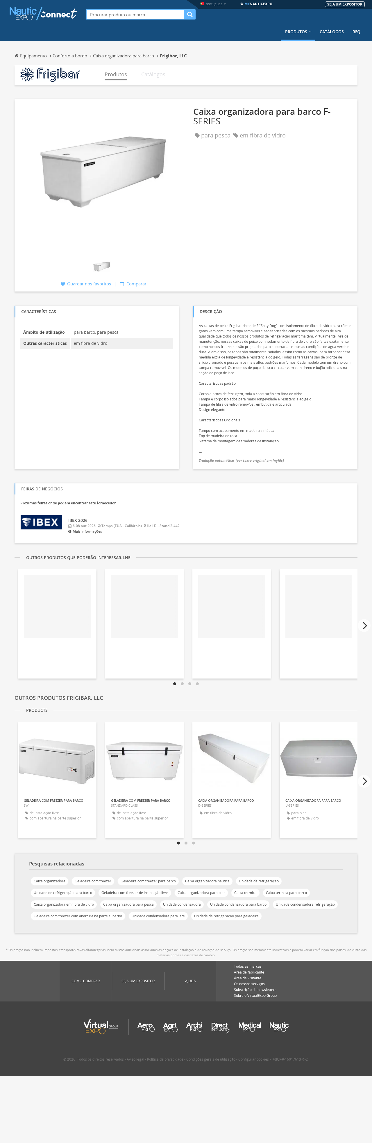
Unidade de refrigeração (259, 881)
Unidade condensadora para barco (238, 904)
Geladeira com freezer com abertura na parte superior (78, 916)
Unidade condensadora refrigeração (305, 904)
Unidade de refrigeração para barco (63, 892)
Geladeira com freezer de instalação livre (134, 892)
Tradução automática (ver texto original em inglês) (241, 460)
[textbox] (135, 14)
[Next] (364, 625)
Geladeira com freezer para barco (148, 881)
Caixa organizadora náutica (207, 881)
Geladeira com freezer (93, 881)
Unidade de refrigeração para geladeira (226, 916)
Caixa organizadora (49, 881)
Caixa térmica (245, 892)
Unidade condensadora (182, 904)
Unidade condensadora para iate (158, 916)
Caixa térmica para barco (286, 892)
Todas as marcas (248, 966)
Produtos (296, 31)
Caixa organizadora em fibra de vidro (64, 904)
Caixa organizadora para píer (201, 892)
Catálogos (332, 31)
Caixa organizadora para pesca (128, 904)
